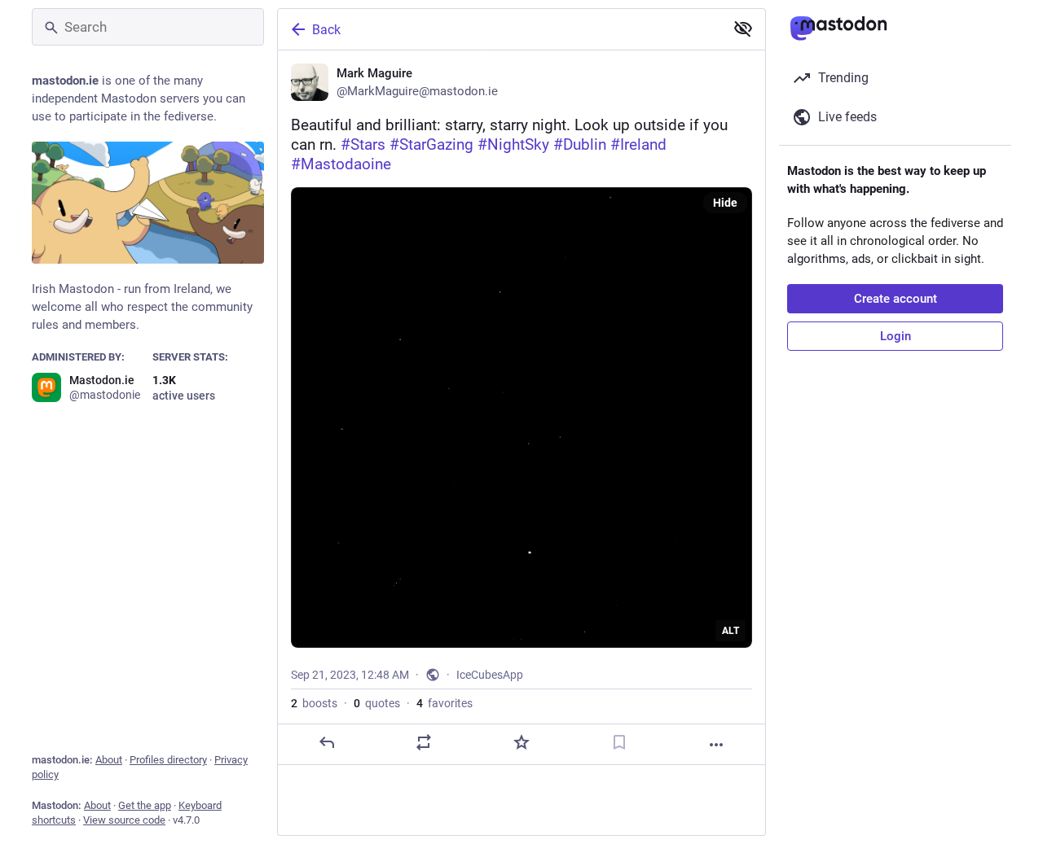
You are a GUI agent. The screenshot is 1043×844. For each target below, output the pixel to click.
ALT (730, 630)
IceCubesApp (489, 674)
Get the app (144, 805)
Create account (895, 298)
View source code (124, 820)
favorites (444, 703)
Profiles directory (168, 760)
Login (895, 336)
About (108, 760)
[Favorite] (521, 742)
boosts (314, 703)
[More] (716, 744)
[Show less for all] (743, 28)
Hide (725, 202)
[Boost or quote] (423, 742)
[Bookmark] (619, 742)
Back (326, 29)
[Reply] (327, 742)
